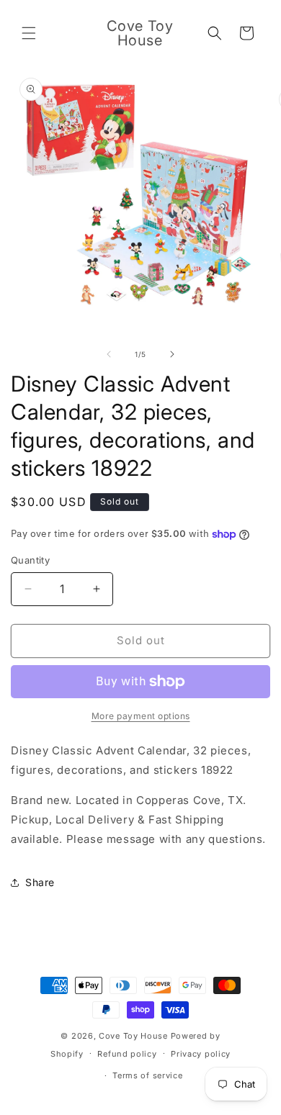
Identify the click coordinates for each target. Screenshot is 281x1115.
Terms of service (147, 1075)
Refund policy (126, 1054)
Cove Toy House (133, 1036)
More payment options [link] (141, 715)
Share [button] (40, 882)
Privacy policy (201, 1054)
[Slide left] (109, 354)
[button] (29, 33)
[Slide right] (172, 354)
